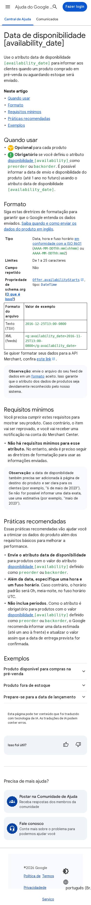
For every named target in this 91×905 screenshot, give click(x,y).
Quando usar (19, 98)
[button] (8, 7)
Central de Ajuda (17, 19)
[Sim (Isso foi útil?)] (66, 745)
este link (44, 359)
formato (38, 376)
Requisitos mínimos (24, 112)
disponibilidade (21, 160)
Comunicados (47, 19)
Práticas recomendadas (29, 118)
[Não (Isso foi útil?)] (78, 745)
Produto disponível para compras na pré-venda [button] (37, 671)
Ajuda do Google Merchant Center (35, 7)
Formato (16, 105)
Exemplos (16, 125)
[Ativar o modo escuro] (66, 871)
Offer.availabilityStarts (56, 280)
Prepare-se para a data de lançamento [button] (40, 697)
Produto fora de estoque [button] (27, 685)
